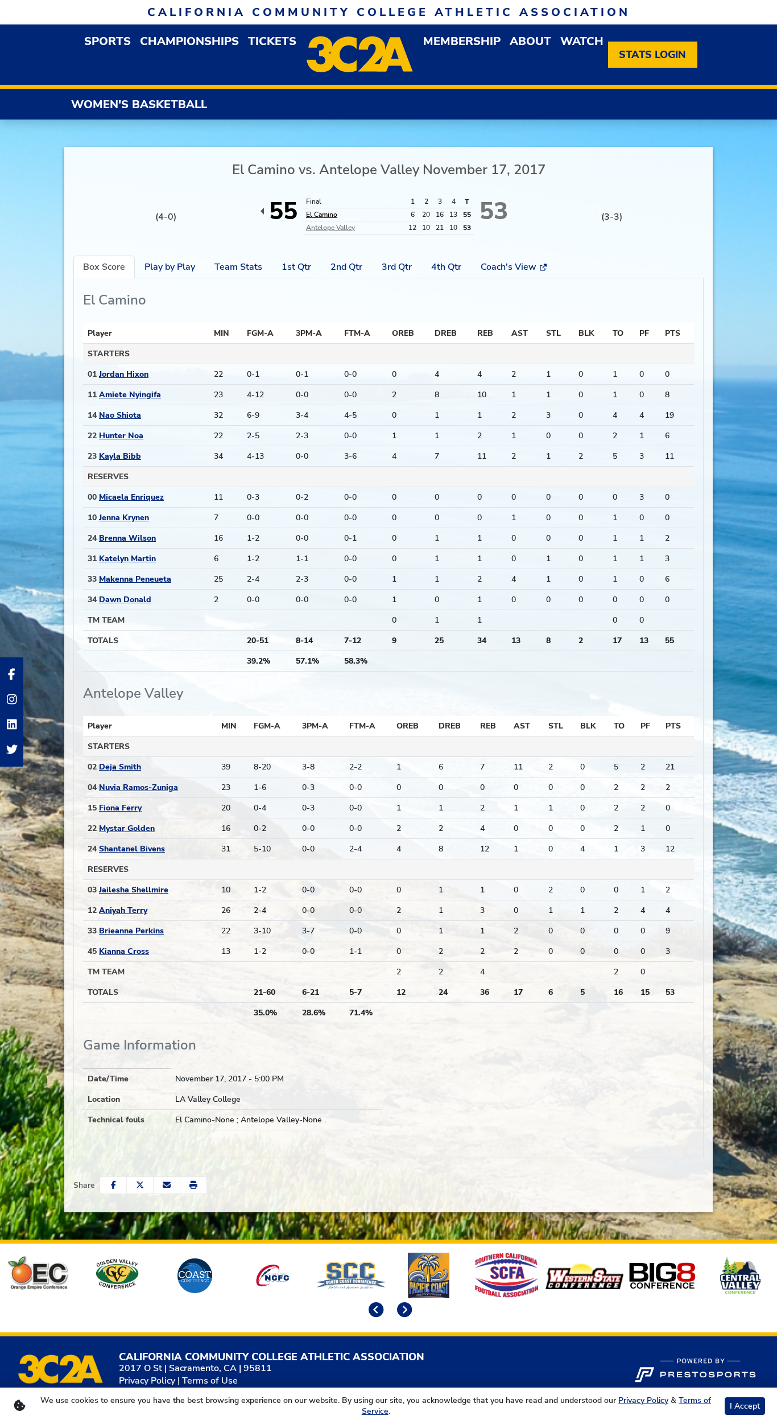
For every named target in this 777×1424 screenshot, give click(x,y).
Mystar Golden (127, 828)
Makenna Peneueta (135, 579)
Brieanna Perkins (131, 930)
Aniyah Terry (123, 910)
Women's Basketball (139, 104)
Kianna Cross (124, 951)
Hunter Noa (121, 435)
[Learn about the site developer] (695, 1369)
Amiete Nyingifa (130, 394)
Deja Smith (120, 767)
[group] (107, 41)
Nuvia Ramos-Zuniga (138, 787)
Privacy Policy (147, 1380)
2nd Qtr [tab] (346, 267)
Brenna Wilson (127, 538)
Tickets (272, 41)
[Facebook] (11, 674)
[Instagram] (11, 699)
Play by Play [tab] (169, 267)
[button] (193, 1185)
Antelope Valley (330, 227)
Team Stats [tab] (238, 267)
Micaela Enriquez (131, 497)
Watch (582, 41)
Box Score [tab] (104, 267)
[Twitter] (11, 749)
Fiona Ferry (120, 807)
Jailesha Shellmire (133, 889)
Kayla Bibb (120, 456)
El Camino (321, 214)
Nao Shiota (120, 415)
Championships (189, 41)
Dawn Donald (125, 599)
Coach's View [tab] (510, 267)
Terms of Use (210, 1380)
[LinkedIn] (11, 724)
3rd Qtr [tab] (397, 267)
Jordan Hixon (123, 374)
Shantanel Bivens (132, 848)
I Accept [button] (745, 1406)
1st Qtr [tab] (296, 267)
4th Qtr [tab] (446, 267)
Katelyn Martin (127, 558)
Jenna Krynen (124, 517)
